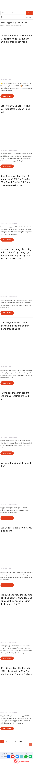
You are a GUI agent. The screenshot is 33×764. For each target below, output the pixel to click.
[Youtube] (13, 756)
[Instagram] (17, 756)
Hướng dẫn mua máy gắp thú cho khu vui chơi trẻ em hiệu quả (15, 396)
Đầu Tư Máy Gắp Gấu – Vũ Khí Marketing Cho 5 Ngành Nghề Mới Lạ (15, 109)
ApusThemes (4, 756)
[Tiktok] (21, 756)
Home (2, 25)
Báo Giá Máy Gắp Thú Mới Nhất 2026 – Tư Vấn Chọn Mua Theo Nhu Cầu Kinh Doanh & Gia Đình (16, 671)
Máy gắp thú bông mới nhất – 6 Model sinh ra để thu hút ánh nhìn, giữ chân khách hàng (16, 38)
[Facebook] (8, 756)
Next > (21, 741)
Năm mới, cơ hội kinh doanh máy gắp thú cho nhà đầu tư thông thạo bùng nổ (14, 325)
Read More (6, 96)
